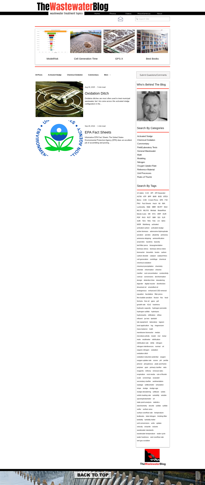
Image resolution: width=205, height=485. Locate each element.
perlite (165, 360)
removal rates (158, 371)
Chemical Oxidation (75, 75)
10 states (140, 193)
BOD (160, 197)
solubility (156, 395)
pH (161, 360)
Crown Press (153, 200)
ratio (165, 367)
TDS (144, 221)
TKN (149, 221)
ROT (149, 217)
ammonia (164, 235)
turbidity (140, 420)
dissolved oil (141, 287)
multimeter (146, 339)
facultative (149, 294)
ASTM (139, 197)
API (151, 193)
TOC (154, 221)
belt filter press (142, 245)
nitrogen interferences (145, 346)
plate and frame (161, 364)
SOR (139, 221)
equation (140, 294)
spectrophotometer (144, 399)
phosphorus (148, 364)
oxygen (163, 357)
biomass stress (142, 249)
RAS (143, 217)
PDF (138, 217)
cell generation (142, 259)
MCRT (159, 207)
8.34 (147, 193)
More (106, 75)
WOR (139, 224)
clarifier (140, 273)
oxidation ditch (142, 353)
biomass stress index (158, 249)
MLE (165, 207)
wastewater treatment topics (66, 13)
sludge (145, 388)
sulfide (164, 406)
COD (145, 200)
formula (140, 301)
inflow (159, 315)
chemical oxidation (144, 263)
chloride (140, 270)
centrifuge (153, 259)
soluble (164, 395)
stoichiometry (142, 406)
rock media (151, 374)
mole (139, 339)
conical (139, 277)
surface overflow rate (145, 413)
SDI (158, 217)
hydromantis (141, 315)
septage (140, 385)
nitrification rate (143, 343)
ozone (155, 360)
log (152, 326)
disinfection (161, 284)
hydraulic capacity (144, 308)
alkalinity (155, 235)
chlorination (149, 270)
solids (163, 392)
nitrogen (159, 343)
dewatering (160, 280)
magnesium (159, 326)
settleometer (149, 385)
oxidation (154, 350)
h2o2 (149, 305)
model (153, 336)
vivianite (147, 427)
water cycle (161, 434)
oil (163, 346)
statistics (156, 402)
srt (154, 399)
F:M (166, 200)
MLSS (139, 210)
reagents (140, 371)
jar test (146, 319)
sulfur (139, 409)
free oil (146, 301)
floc (161, 298)
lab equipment (142, 322)
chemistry (158, 266)
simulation (160, 385)
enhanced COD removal (157, 291)
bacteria (149, 242)
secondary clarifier (144, 381)
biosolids (149, 252)
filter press (158, 294)
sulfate (158, 406)
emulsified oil (153, 287)
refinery (148, 371)
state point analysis (144, 402)
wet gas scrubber (143, 441)
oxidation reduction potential (147, 357)
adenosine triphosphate (159, 231)
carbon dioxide (142, 256)
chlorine (158, 270)
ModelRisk (162, 210)
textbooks (140, 416)
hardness (156, 305)
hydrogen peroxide (159, 308)
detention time (149, 280)
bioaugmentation (156, 245)
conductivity (163, 273)
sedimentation (158, 381)
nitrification (156, 339)
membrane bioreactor (145, 333)
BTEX (165, 197)
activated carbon (143, 228)
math (151, 329)
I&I (159, 203)
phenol (139, 364)
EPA (161, 200)
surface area (147, 409)
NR (149, 214)
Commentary (93, 75)
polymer (140, 367)
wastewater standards (145, 430)
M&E (148, 207)
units (153, 423)
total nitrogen (151, 416)
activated (155, 224)
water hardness (143, 437)
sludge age (154, 388)
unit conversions (143, 423)
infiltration (151, 315)
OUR (164, 214)
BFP (149, 197)
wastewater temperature (146, 434)
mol (159, 336)
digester (140, 284)
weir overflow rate (157, 437)
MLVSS (146, 210)
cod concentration (151, 273)
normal (158, 346)
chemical (162, 259)
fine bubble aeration (144, 298)
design (139, 280)
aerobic (148, 235)
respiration (141, 374)
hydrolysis (155, 312)
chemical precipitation (145, 266)
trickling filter (162, 416)
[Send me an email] (120, 19)
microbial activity (143, 336)
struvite (151, 406)
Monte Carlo (141, 214)
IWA (163, 203)
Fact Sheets (146, 203)
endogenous (142, 291)
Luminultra (141, 207)
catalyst (153, 256)
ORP (159, 214)
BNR (154, 197)
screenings (147, 378)
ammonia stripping (144, 238)
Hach (155, 203)
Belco (139, 200)
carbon (163, 252)
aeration (140, 235)
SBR (154, 217)
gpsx (153, 301)
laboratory (153, 322)
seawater (156, 378)
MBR (154, 207)
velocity (140, 427)
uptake (158, 423)
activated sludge (157, 228)
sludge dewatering (144, 392)
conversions (148, 277)
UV (158, 221)
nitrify (152, 343)
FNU (138, 203)
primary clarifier (155, 367)
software (156, 392)
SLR (163, 217)
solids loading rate (144, 395)
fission (156, 298)
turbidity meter (150, 420)
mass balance (142, 329)
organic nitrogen (143, 350)
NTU (154, 214)
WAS (163, 221)
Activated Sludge (54, 75)
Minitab (153, 210)
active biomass (142, 231)
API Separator (160, 193)
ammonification (158, 238)
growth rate (141, 305)
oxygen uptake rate (144, 360)
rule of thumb (162, 374)
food (166, 298)
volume (155, 427)
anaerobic (141, 242)
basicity (157, 242)
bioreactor (141, 252)
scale (139, 378)
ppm (146, 367)
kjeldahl (154, 319)
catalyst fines (162, 256)
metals (157, 333)
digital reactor (150, 284)
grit (157, 301)
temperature (159, 413)
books (157, 252)
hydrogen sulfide (143, 312)
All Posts (38, 75)
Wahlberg (146, 224)
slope (139, 388)
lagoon (161, 322)
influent (140, 319)
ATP (144, 197)
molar (164, 336)
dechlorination (160, 277)
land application (143, 326)
